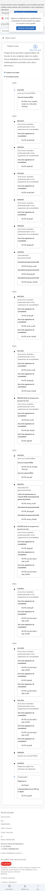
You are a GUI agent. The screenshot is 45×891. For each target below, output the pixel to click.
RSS (2, 821)
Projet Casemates (7, 832)
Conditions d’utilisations (9, 882)
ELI (2, 837)
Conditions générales (8, 878)
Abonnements (5, 817)
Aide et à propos (6, 828)
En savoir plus (7, 13)
